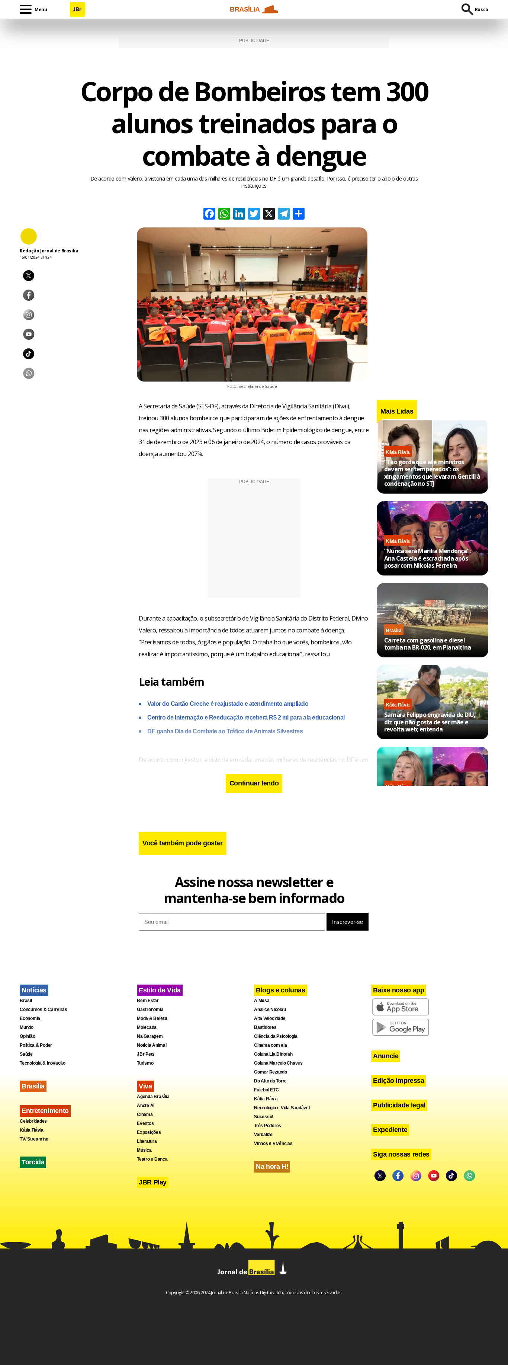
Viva (145, 1086)
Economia (30, 1018)
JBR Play (153, 1182)
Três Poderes (267, 1125)
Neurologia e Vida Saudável (282, 1107)
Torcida (33, 1162)
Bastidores (265, 1027)
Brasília (394, 630)
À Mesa (262, 1000)
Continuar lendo (254, 783)
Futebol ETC (266, 1090)
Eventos (145, 1123)
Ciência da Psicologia (276, 1036)
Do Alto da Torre (270, 1081)
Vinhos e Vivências (273, 1143)
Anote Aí (145, 1105)
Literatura (147, 1141)
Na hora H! (272, 1166)
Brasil (26, 1000)
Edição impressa (398, 1080)
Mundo (26, 1027)
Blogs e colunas (280, 990)
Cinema (145, 1114)
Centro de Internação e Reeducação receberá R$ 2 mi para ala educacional (246, 717)
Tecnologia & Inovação (42, 1063)
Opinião (27, 1036)
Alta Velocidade (269, 1018)
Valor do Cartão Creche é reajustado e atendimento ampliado (227, 704)
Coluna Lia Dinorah (273, 1054)
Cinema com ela (270, 1045)
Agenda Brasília (153, 1096)
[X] (268, 214)
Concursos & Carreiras (43, 1009)
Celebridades (33, 1121)
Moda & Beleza (152, 1018)
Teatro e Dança (152, 1159)
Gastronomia (150, 1009)
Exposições (149, 1132)
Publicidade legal (399, 1105)
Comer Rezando (270, 1072)
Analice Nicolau (270, 1009)
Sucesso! (263, 1116)
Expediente (390, 1129)
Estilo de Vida (160, 990)
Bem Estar (148, 1000)
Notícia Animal (152, 1045)
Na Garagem (150, 1036)
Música (144, 1150)
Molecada (147, 1027)
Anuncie (385, 1056)
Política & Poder (36, 1045)
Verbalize (263, 1134)
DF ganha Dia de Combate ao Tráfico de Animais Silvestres (225, 731)
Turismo (145, 1063)
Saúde (26, 1054)
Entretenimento (45, 1110)
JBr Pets (146, 1054)
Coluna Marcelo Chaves (278, 1063)
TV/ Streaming (34, 1139)
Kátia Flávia (398, 452)
